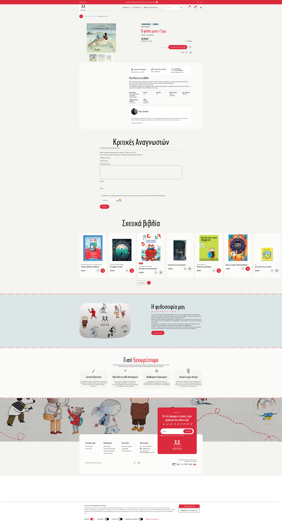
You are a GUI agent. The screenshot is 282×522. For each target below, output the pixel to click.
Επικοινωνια (82, 2)
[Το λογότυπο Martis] (83, 8)
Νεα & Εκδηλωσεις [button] (151, 7)
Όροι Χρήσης (107, 446)
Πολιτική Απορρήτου (109, 451)
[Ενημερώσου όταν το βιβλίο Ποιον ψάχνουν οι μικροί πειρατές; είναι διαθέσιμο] (161, 272)
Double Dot (194, 461)
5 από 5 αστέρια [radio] (107, 161)
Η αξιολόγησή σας (105, 164)
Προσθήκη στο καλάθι (176, 47)
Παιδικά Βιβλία (93, 16)
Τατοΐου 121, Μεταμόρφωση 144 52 (148, 451)
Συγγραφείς (125, 448)
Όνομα (102, 181)
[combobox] (174, 7)
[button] (101, 38)
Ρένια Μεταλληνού (97, 264)
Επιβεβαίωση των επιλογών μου (189, 510)
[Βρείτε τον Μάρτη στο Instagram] (201, 2)
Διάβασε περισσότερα (136, 123)
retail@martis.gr (146, 448)
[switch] (107, 519)
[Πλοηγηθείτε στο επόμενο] (149, 283)
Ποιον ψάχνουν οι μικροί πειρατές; (148, 269)
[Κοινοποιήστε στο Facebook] (186, 52)
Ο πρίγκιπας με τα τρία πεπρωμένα (177, 265)
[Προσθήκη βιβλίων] (167, 47)
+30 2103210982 (147, 446)
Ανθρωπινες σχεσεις (146, 24)
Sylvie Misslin (149, 266)
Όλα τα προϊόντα (126, 451)
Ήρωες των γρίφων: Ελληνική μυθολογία (236, 265)
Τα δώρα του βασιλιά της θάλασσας (90, 267)
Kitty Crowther (145, 26)
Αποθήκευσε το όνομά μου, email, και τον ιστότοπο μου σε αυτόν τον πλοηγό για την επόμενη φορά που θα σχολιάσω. (133, 195)
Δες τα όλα (141, 283)
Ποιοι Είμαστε (89, 446)
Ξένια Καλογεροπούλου (86, 264)
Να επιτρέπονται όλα (189, 506)
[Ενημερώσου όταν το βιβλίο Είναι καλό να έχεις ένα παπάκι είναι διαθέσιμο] (277, 270)
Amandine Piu (142, 266)
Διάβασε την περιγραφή (147, 35)
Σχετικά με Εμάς (158, 333)
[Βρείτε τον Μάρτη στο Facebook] (197, 2)
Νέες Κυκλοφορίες (127, 446)
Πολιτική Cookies (108, 453)
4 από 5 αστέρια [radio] (105, 161)
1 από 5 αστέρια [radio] (100, 161)
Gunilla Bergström (201, 264)
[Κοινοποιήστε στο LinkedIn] (190, 52)
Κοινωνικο (155, 24)
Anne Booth (113, 264)
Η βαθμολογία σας (105, 158)
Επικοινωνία (88, 448)
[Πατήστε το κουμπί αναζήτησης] (181, 7)
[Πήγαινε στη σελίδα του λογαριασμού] (201, 7)
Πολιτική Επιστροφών (109, 448)
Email (102, 188)
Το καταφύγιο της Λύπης (116, 267)
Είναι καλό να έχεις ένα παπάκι (263, 267)
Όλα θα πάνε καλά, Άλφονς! (204, 267)
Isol (256, 264)
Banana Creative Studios (191, 460)
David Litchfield (119, 264)
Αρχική (86, 16)
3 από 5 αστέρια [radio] (104, 161)
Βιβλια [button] (127, 7)
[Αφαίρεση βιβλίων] (161, 47)
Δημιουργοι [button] (137, 7)
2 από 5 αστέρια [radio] (102, 161)
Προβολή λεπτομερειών (152, 519)
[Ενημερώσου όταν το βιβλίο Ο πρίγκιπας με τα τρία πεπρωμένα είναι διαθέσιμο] (190, 269)
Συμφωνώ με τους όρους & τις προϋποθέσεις (173, 435)
